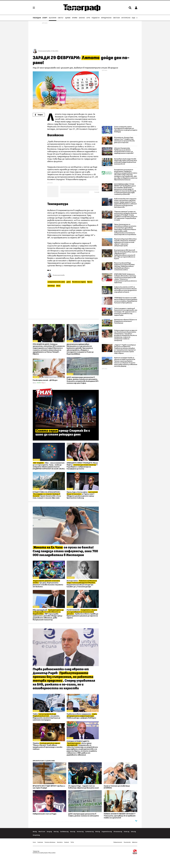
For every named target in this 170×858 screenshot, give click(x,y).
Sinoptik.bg (36, 835)
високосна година (79, 282)
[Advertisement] (66, 303)
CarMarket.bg (89, 831)
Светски (116, 18)
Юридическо (106, 18)
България (52, 18)
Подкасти (96, 18)
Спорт (44, 18)
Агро (88, 18)
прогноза (51, 286)
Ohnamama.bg (118, 831)
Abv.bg (35, 831)
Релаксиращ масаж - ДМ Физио (45, 380)
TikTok (72, 842)
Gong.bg (49, 831)
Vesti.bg (56, 831)
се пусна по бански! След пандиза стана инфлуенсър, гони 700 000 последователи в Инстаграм (65, 551)
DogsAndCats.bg (107, 831)
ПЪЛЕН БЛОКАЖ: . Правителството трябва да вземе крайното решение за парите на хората (82, 614)
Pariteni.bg (80, 831)
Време (89, 282)
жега (58, 286)
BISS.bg (97, 831)
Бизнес (82, 18)
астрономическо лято (56, 282)
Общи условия (51, 852)
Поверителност (117, 842)
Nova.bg (72, 831)
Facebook (66, 842)
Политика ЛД (127, 842)
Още (133, 18)
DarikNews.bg (64, 831)
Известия (134, 842)
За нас (34, 842)
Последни (37, 18)
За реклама (40, 842)
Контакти (60, 842)
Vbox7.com (41, 831)
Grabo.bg (126, 831)
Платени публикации (50, 842)
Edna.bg (133, 831)
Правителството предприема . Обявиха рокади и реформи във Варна (82, 716)
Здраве (67, 18)
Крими (74, 18)
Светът (60, 18)
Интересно (125, 18)
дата (69, 282)
